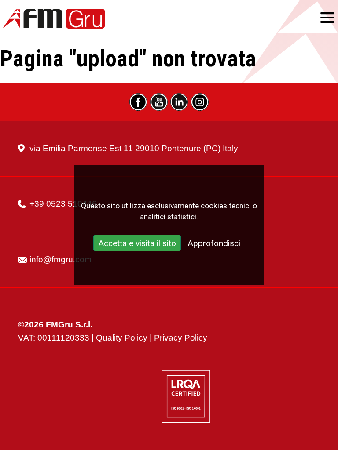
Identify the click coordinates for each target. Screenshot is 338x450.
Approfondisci (213, 244)
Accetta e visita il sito (137, 244)
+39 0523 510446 (63, 203)
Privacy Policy (180, 337)
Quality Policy (121, 337)
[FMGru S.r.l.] (54, 19)
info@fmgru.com (60, 259)
